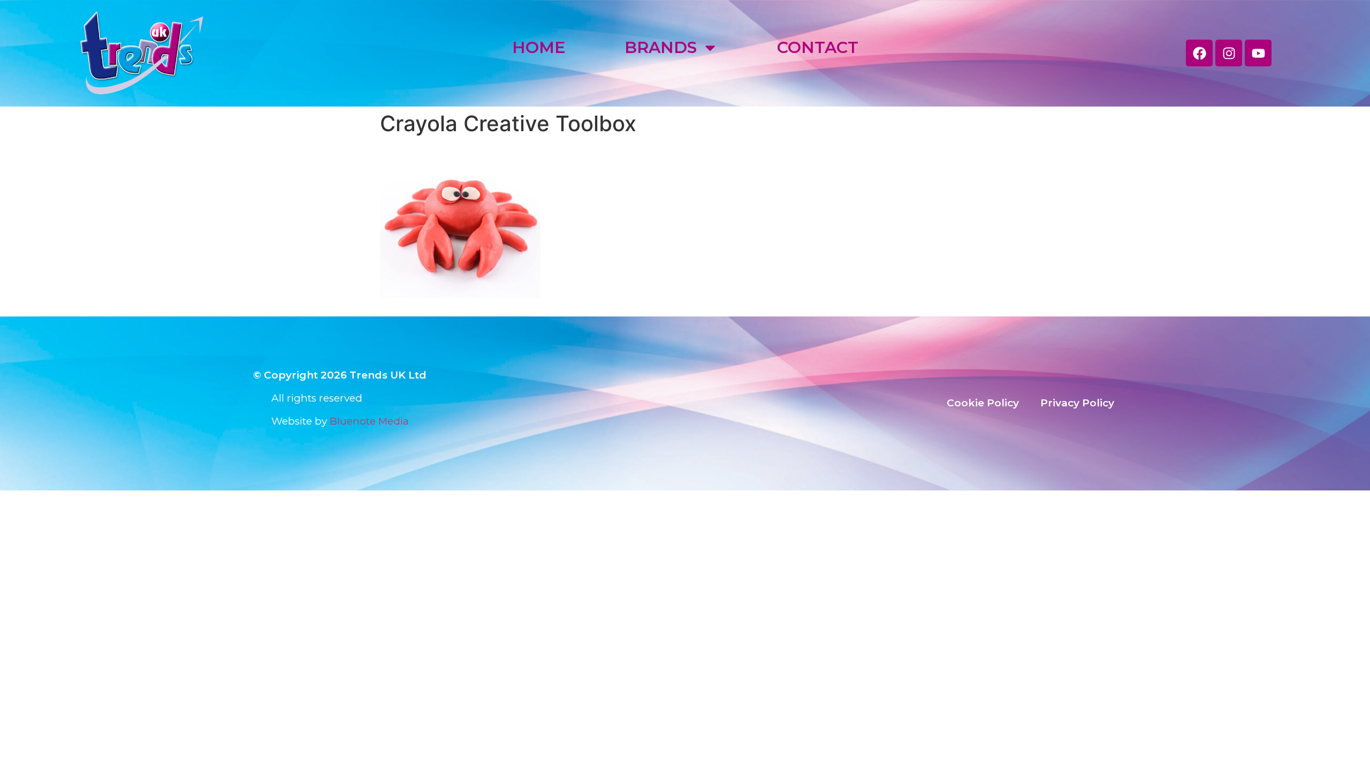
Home (539, 47)
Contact (817, 47)
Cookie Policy (983, 403)
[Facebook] (1199, 53)
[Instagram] (1228, 53)
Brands (661, 47)
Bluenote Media (369, 421)
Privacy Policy (1077, 403)
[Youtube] (1258, 53)
